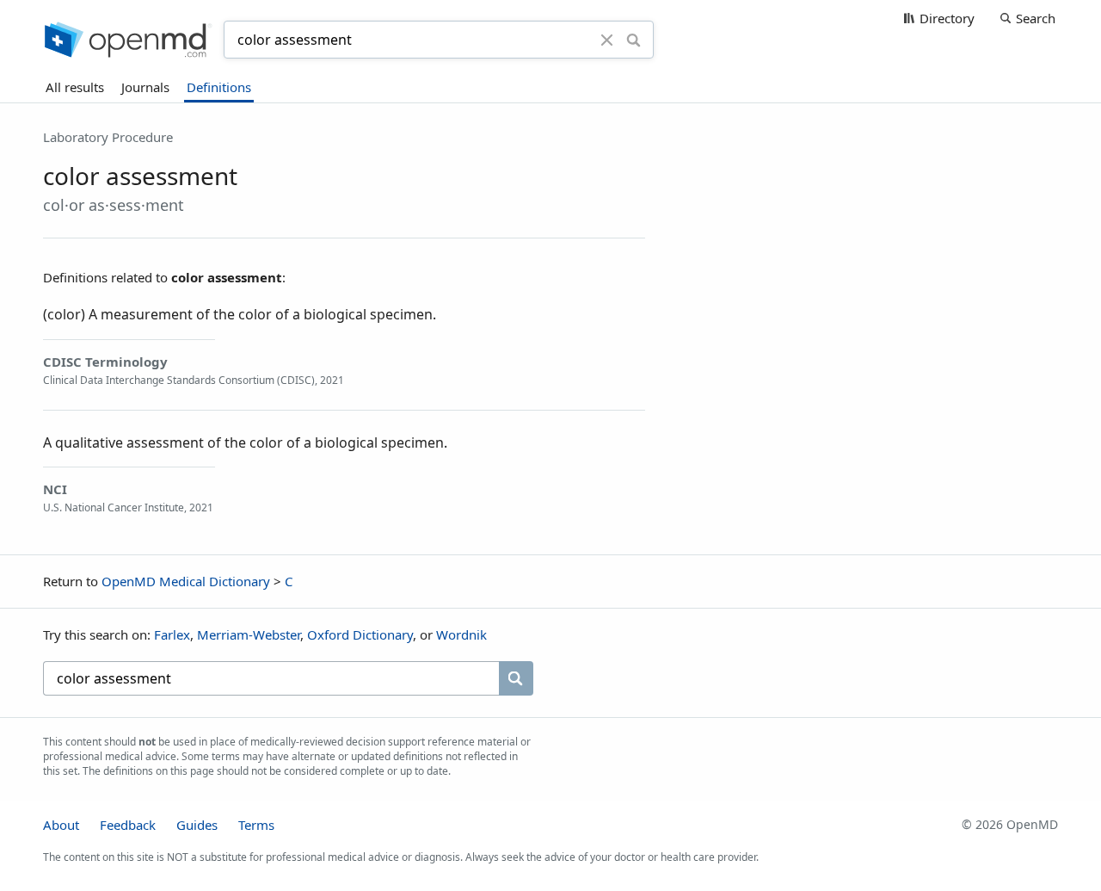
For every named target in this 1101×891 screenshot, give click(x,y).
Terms (256, 824)
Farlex (172, 634)
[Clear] (607, 40)
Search (1035, 18)
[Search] (633, 40)
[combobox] (414, 40)
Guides (197, 824)
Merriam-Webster (248, 634)
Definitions (219, 87)
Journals (145, 87)
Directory (947, 18)
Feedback (128, 824)
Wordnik (461, 634)
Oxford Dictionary (360, 634)
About (61, 824)
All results (75, 87)
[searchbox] (271, 678)
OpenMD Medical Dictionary (185, 581)
